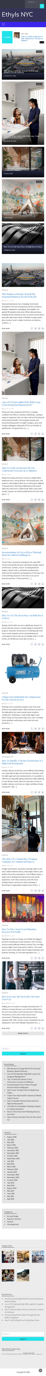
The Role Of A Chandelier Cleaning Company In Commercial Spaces (19, 860)
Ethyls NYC (17, 14)
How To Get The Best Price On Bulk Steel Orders (23, 247)
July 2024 (10, 1183)
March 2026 (11, 1145)
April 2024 (10, 1185)
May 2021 (10, 1196)
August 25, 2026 (10, 141)
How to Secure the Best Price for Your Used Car (21, 998)
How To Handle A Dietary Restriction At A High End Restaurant (22, 762)
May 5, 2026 (8, 218)
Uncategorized (7, 757)
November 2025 (13, 1153)
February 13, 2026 (8, 936)
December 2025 (13, 1150)
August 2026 (11, 1137)
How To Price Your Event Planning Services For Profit (19, 930)
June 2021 (11, 1193)
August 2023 (11, 1188)
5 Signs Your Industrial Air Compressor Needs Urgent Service (21, 698)
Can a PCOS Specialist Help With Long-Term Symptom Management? (21, 137)
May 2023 (10, 1191)
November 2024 (13, 1177)
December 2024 (13, 1175)
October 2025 (12, 1156)
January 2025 (12, 1172)
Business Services (14, 1219)
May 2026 (10, 1142)
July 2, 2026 (9, 173)
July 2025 (10, 1161)
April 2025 (10, 1164)
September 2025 (13, 1158)
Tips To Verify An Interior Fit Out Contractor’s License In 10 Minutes (33, 38)
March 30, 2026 (10, 250)
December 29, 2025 (9, 1003)
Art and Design (12, 1216)
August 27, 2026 (10, 76)
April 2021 (10, 1199)
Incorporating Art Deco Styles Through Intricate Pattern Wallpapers (23, 213)
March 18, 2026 (8, 767)
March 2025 (11, 1166)
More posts (23, 1033)
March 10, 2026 (8, 865)
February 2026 (12, 1148)
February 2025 (12, 1169)
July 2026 (10, 1139)
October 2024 (12, 1180)
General (39, 52)
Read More (6, 328)
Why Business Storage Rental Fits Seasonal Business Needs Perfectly (21, 72)
